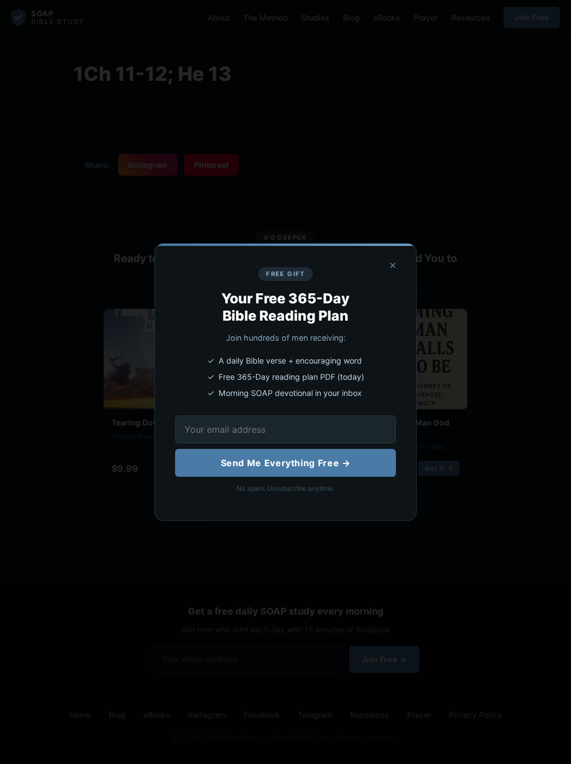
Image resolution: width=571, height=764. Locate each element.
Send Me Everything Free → (286, 462)
